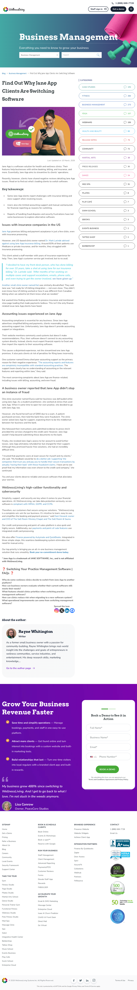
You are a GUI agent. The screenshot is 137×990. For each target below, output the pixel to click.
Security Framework (10, 865)
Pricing (5, 837)
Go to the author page (18, 668)
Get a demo (118, 9)
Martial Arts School (10, 897)
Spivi (76, 860)
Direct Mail (42, 921)
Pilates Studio (8, 893)
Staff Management (46, 855)
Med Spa (5, 921)
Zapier (76, 852)
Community (7, 857)
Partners (77, 876)
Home (4, 829)
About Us (6, 845)
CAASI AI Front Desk (47, 917)
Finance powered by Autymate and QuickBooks (38, 537)
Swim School (7, 961)
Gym (4, 880)
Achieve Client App (82, 837)
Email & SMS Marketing (48, 901)
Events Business (9, 953)
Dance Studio (7, 901)
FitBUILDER (43, 887)
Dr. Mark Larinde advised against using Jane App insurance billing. (35, 242)
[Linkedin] (67, 610)
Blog (4, 849)
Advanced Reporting (46, 863)
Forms (40, 875)
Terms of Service (90, 986)
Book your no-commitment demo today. (49, 552)
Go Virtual (42, 925)
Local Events (7, 861)
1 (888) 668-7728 (124, 3)
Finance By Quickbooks (83, 848)
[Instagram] (56, 610)
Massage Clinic (8, 925)
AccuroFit (78, 864)
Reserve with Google (46, 844)
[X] (61, 610)
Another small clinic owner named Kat (20, 285)
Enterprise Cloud (9, 965)
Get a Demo (7, 833)
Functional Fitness (9, 909)
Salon (4, 933)
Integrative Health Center (12, 937)
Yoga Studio (7, 888)
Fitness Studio (8, 884)
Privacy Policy (76, 986)
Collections (78, 868)
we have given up (62, 278)
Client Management (46, 859)
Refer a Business (9, 841)
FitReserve (78, 880)
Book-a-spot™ (44, 840)
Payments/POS (44, 867)
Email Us (113, 833)
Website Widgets (81, 833)
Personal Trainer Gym (11, 905)
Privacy (131, 980)
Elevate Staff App (45, 879)
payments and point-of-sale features (50, 528)
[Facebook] (72, 610)
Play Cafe (6, 957)
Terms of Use (120, 980)
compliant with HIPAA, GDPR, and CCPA (33, 504)
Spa (3, 929)
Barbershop (7, 941)
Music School (7, 949)
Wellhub (77, 872)
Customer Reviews (46, 871)
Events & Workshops (47, 836)
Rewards (41, 883)
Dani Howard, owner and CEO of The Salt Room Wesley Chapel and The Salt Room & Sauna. (38, 518)
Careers (5, 853)
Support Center (8, 869)
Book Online (43, 831)
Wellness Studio (9, 913)
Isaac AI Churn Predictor (48, 913)
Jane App (6, 231)
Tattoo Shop (7, 945)
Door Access (79, 856)
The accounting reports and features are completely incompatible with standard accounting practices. (37, 364)
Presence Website (81, 829)
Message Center (44, 905)
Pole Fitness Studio (10, 917)
